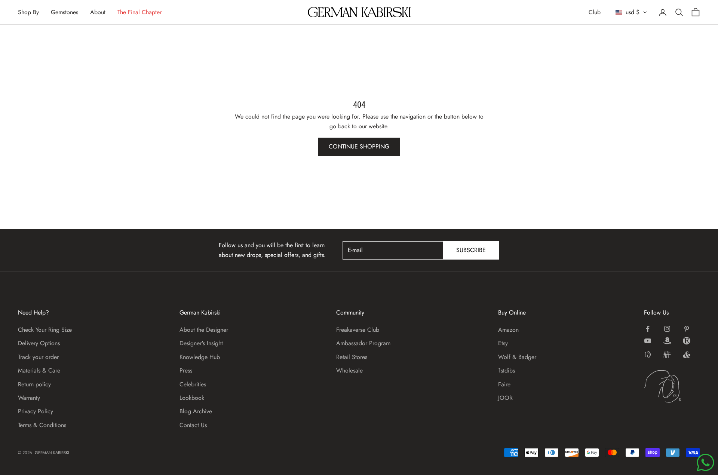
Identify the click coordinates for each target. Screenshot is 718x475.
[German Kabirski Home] (672, 386)
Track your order (38, 357)
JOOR (505, 397)
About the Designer (204, 329)
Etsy (503, 343)
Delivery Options (39, 343)
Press (186, 370)
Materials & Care (39, 370)
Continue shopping (359, 146)
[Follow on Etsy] (686, 340)
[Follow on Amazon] (667, 340)
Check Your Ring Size (45, 329)
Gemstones (64, 12)
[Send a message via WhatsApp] (705, 462)
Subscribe (471, 250)
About (97, 12)
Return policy (34, 384)
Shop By (28, 12)
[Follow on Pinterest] (686, 328)
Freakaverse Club (357, 329)
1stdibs (506, 370)
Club (595, 12)
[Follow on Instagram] (667, 328)
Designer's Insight (201, 343)
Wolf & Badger (517, 357)
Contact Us (193, 425)
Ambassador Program (363, 343)
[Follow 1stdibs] (647, 354)
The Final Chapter (139, 12)
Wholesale (349, 370)
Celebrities (193, 384)
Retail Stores (351, 357)
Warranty (29, 397)
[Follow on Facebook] (647, 328)
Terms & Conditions (42, 425)
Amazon (508, 329)
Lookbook (192, 397)
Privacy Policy (35, 411)
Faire (504, 384)
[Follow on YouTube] (647, 340)
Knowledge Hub (200, 357)
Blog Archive (196, 411)
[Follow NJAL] (667, 354)
